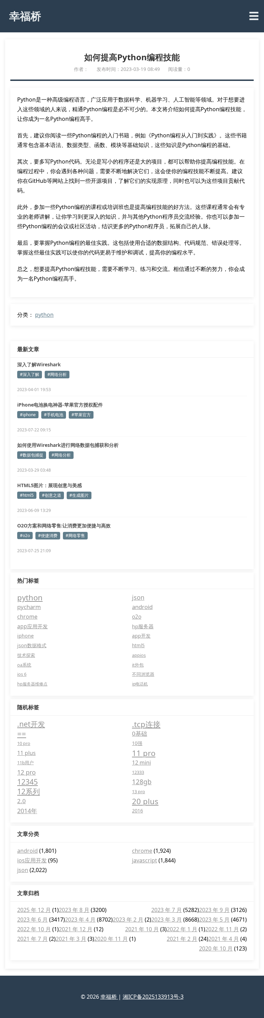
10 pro (23, 743)
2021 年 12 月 (75, 929)
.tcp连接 (146, 724)
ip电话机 (140, 684)
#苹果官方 (81, 415)
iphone (25, 635)
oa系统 (24, 665)
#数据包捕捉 (31, 455)
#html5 (27, 495)
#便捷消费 (47, 535)
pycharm (29, 607)
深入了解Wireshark (39, 364)
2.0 (21, 801)
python (44, 314)
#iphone (28, 415)
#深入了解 (29, 374)
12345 (27, 782)
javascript (144, 860)
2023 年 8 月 (74, 910)
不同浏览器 (143, 674)
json (138, 597)
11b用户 (25, 762)
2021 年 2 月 (182, 939)
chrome (27, 616)
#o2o (25, 535)
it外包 (138, 665)
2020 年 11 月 (111, 939)
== (21, 733)
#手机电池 (53, 415)
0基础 (139, 733)
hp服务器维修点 (32, 684)
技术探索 (26, 655)
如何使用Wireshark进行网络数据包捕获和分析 (68, 445)
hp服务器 (143, 626)
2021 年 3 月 (71, 939)
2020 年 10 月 (216, 948)
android (142, 607)
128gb (142, 781)
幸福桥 (25, 16)
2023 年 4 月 (80, 919)
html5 (138, 645)
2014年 (27, 811)
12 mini (141, 762)
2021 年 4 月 (223, 939)
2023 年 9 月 (214, 910)
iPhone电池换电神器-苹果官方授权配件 (60, 404)
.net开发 (31, 724)
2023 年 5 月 (214, 919)
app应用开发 (32, 626)
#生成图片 (79, 495)
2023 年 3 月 (166, 919)
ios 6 (21, 674)
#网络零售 (75, 535)
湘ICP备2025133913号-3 (153, 996)
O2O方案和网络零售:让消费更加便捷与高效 (64, 525)
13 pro (138, 791)
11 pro (143, 753)
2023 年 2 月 (128, 919)
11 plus (26, 753)
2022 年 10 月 (34, 929)
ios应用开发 (32, 860)
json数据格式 (31, 645)
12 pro (26, 772)
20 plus (145, 801)
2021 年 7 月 (32, 939)
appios (139, 655)
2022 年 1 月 (182, 929)
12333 (138, 772)
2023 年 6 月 (32, 919)
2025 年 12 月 (34, 910)
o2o (136, 616)
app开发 (141, 635)
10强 (137, 743)
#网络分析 (57, 374)
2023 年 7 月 (166, 910)
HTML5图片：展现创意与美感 (49, 485)
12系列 (28, 791)
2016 (137, 810)
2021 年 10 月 (142, 929)
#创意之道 (51, 495)
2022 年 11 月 (222, 929)
